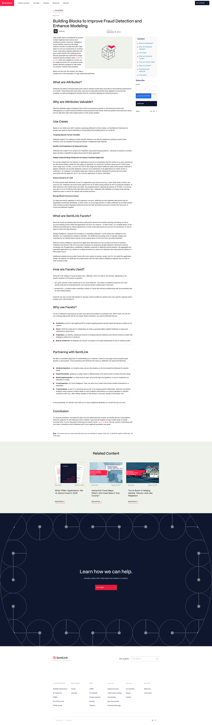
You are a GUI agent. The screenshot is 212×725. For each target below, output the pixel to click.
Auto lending (112, 697)
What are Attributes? (146, 43)
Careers (128, 693)
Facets (73, 689)
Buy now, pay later (113, 701)
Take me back (59, 10)
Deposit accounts (113, 689)
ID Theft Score (57, 693)
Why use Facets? (145, 65)
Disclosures (69, 720)
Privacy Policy (59, 720)
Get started (200, 3)
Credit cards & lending (114, 693)
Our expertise (130, 689)
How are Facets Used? (147, 62)
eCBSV (55, 697)
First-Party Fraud (58, 701)
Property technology (114, 705)
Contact (128, 697)
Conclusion (143, 75)
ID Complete (93, 693)
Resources (147, 689)
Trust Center (148, 693)
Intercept (74, 693)
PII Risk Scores (57, 705)
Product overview (94, 697)
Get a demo (100, 587)
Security (92, 701)
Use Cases (142, 52)
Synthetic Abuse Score (60, 689)
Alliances (66, 3)
